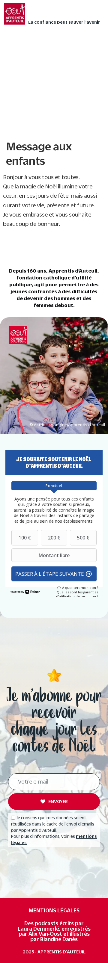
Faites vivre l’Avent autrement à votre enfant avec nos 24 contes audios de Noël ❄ (53, 53)
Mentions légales (54, 910)
